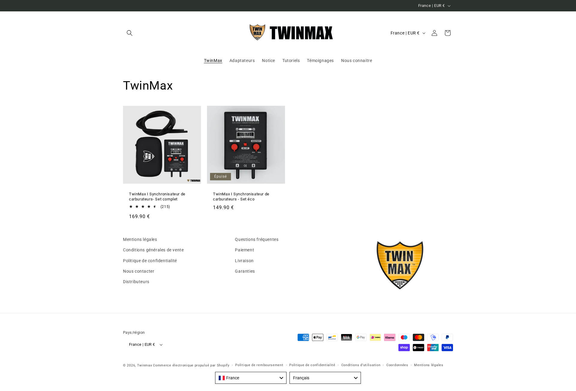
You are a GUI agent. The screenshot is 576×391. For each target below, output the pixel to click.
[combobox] (250, 378)
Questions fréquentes (256, 239)
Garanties (245, 271)
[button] (129, 33)
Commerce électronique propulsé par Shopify (191, 365)
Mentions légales (140, 239)
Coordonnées (397, 365)
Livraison (244, 260)
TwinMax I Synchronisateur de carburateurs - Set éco (241, 196)
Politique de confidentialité (150, 260)
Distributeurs (136, 281)
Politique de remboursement (259, 365)
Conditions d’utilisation (361, 365)
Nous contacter (138, 271)
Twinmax (144, 365)
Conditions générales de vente (153, 249)
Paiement (244, 249)
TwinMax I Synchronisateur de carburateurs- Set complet (157, 196)
